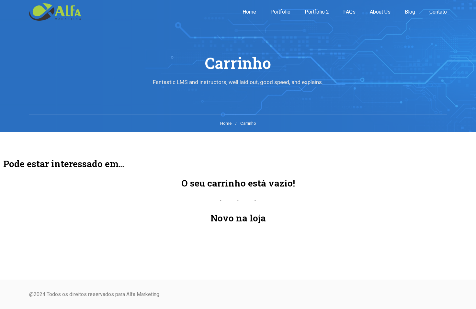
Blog (410, 12)
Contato (438, 12)
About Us (380, 12)
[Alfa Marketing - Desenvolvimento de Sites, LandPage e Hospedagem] (55, 12)
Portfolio (280, 12)
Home (249, 12)
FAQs (349, 12)
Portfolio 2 (317, 12)
